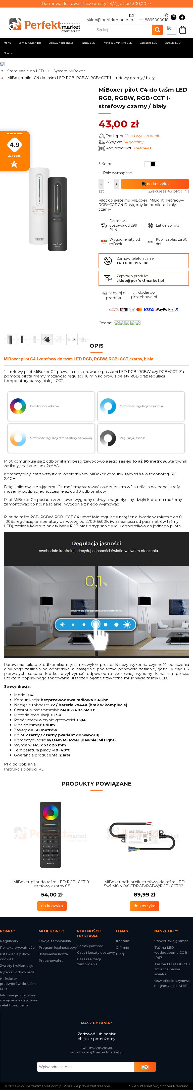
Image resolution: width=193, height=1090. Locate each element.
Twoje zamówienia (55, 941)
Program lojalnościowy (58, 947)
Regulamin (9, 941)
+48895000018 (154, 19)
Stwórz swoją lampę (171, 941)
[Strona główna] (2, 64)
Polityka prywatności (17, 947)
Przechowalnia (51, 960)
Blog (120, 954)
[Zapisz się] (145, 1067)
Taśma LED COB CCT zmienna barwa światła (172, 969)
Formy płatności (91, 946)
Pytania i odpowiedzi (17, 972)
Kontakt (123, 941)
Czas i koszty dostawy (96, 952)
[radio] (147, 164)
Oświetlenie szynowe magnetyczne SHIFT (172, 983)
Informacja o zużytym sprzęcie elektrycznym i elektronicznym (19, 1000)
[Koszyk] (182, 29)
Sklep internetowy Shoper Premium (158, 1086)
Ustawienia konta (53, 954)
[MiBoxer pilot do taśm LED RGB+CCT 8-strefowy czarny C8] (50, 835)
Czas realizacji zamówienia (89, 961)
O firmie (122, 947)
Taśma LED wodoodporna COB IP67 (170, 952)
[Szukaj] (157, 30)
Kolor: (105, 163)
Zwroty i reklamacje (16, 966)
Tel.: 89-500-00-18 (96, 1048)
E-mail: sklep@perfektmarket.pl (96, 1052)
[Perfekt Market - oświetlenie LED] (42, 22)
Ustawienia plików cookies (15, 956)
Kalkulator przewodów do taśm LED (18, 984)
